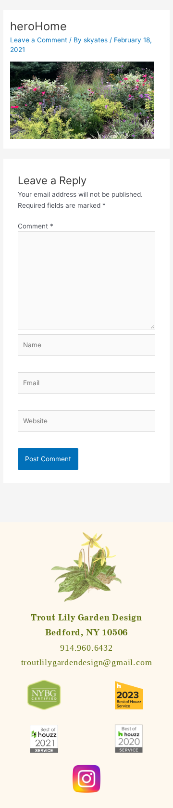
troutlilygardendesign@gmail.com (86, 662)
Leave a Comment (38, 40)
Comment (35, 226)
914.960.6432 (86, 648)
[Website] (87, 423)
